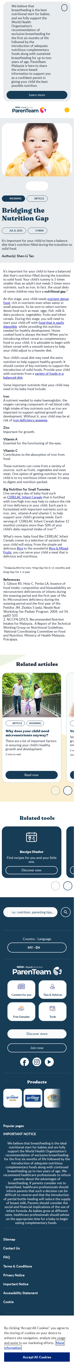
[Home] (29, 110)
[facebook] (24, 1061)
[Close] (64, 7)
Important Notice (16, 1284)
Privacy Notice (14, 1275)
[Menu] (6, 110)
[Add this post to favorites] (37, 186)
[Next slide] (67, 790)
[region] (37, 1340)
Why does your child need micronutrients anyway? (27, 733)
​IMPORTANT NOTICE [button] (19, 1134)
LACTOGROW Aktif (33, 1098)
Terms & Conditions (17, 1266)
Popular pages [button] (13, 1126)
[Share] (43, 186)
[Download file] (31, 186)
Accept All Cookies (37, 1357)
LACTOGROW (12, 1098)
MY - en (34, 947)
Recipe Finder (32, 852)
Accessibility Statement (20, 1293)
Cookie (8, 1302)
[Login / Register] (67, 110)
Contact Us (11, 1248)
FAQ (6, 1257)
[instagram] (36, 1061)
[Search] (55, 110)
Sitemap (9, 1239)
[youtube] (49, 1061)
